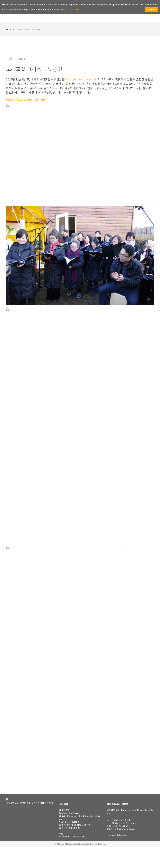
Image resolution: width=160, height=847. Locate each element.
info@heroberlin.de (125, 829)
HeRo (8, 29)
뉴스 (14, 29)
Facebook (64, 836)
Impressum (111, 835)
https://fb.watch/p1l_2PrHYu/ (26, 99)
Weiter (151, 9)
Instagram (78, 836)
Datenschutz (122, 835)
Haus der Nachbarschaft (81, 79)
